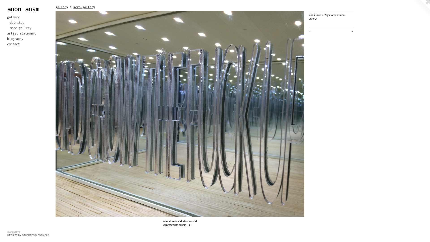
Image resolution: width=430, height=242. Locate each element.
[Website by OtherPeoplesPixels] (421, 9)
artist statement (21, 33)
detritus (17, 22)
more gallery (20, 28)
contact (13, 44)
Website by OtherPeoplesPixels (28, 235)
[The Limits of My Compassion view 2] (180, 114)
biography (15, 39)
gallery (13, 17)
